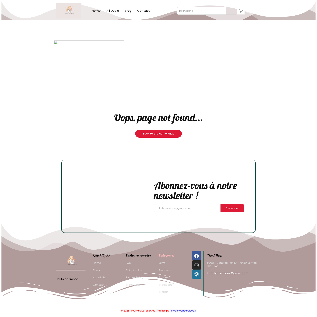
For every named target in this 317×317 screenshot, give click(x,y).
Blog (128, 11)
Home (96, 11)
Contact (143, 11)
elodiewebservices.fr (183, 310)
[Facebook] (196, 255)
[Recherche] (231, 11)
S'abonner (232, 208)
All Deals (112, 11)
